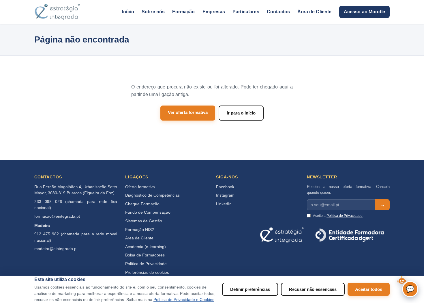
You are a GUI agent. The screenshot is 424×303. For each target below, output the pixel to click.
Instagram (225, 195)
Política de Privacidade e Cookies (183, 300)
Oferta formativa (140, 187)
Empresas (213, 11)
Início (128, 11)
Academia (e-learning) (145, 247)
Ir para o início (241, 112)
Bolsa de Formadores (145, 255)
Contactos (278, 11)
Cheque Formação (142, 204)
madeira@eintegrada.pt (56, 249)
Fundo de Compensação (147, 212)
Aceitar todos (368, 289)
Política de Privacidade (146, 264)
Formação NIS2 (139, 230)
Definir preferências (250, 289)
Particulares (245, 11)
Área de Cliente (314, 11)
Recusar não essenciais (313, 289)
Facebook (225, 187)
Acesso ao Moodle (364, 11)
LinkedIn (224, 204)
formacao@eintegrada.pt (57, 216)
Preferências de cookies (147, 272)
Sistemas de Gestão (143, 221)
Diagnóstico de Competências (152, 195)
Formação (183, 11)
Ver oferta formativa (188, 112)
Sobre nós (153, 11)
